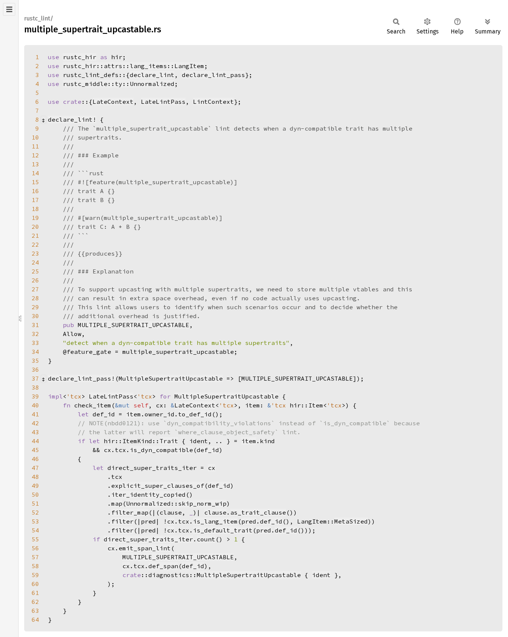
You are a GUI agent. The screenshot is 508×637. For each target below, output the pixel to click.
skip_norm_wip (202, 503)
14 (35, 173)
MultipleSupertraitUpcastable (171, 378)
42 (35, 423)
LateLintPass (163, 101)
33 (35, 342)
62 (35, 601)
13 (35, 164)
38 (35, 387)
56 (35, 548)
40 (35, 405)
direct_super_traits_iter (148, 539)
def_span (163, 566)
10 (35, 137)
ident (321, 575)
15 (35, 182)
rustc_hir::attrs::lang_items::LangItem (133, 66)
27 (35, 289)
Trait (169, 441)
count (206, 539)
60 (35, 584)
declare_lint (152, 75)
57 (35, 557)
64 (35, 619)
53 (35, 521)
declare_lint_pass (213, 75)
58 (35, 566)
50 (35, 494)
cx (107, 450)
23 (35, 253)
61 (35, 592)
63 (35, 610)
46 (35, 458)
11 (35, 146)
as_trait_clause (258, 512)
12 (35, 155)
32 (35, 333)
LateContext (113, 101)
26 (35, 280)
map (116, 503)
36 (35, 369)
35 (35, 360)
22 (35, 244)
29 (35, 307)
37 (35, 378)
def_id (208, 450)
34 (35, 351)
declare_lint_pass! (81, 378)
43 (35, 432)
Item (315, 405)
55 (35, 539)
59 (35, 575)
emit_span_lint (145, 548)
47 (35, 467)
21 (35, 235)
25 (35, 271)
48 (35, 476)
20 (35, 226)
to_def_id (195, 414)
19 (35, 217)
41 (35, 414)
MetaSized (351, 521)
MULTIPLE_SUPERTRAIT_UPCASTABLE (133, 325)
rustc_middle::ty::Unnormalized (118, 83)
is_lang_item (215, 521)
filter (122, 521)
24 (35, 262)
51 (35, 503)
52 (35, 512)
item (133, 414)
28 (35, 298)
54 (35, 530)
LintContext (213, 101)
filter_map (129, 512)
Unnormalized (148, 503)
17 (35, 200)
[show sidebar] (9, 9)
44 (35, 441)
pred (248, 521)
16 (35, 191)
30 (35, 316)
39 (35, 396)
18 (35, 208)
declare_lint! (72, 119)
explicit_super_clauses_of (157, 485)
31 (35, 325)
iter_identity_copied (148, 494)
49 (35, 485)
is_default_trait (223, 530)
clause (215, 512)
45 (35, 450)
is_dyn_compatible (161, 450)
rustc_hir (79, 57)
